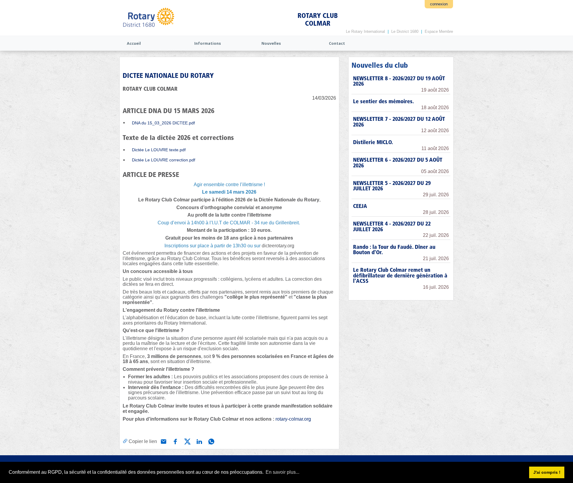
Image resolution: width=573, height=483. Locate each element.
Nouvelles (271, 43)
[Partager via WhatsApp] (211, 440)
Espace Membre (439, 31)
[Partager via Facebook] (175, 440)
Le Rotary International (365, 31)
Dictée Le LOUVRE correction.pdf (163, 160)
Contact (337, 43)
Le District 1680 (404, 31)
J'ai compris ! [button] (546, 472)
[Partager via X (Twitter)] (187, 440)
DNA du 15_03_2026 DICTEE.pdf (163, 123)
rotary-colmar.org (293, 419)
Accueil (134, 43)
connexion (439, 4)
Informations (207, 43)
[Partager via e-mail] (163, 440)
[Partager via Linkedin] (199, 440)
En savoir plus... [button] (282, 472)
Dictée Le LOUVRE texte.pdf (159, 149)
